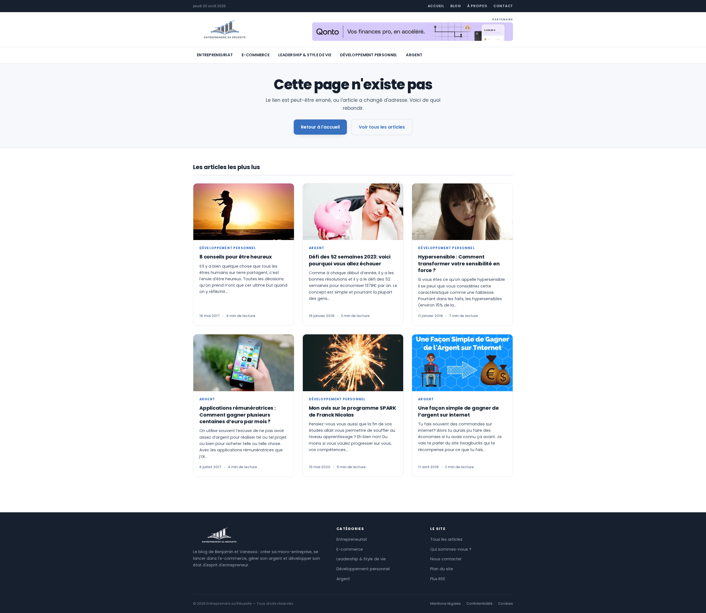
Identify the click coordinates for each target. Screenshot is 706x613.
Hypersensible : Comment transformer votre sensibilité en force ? (458, 263)
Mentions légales (445, 603)
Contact (503, 6)
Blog (455, 6)
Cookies (505, 603)
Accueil (436, 6)
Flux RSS (437, 579)
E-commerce (255, 55)
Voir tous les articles (382, 127)
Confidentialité (479, 603)
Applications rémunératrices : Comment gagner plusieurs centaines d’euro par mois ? (237, 414)
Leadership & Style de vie (304, 55)
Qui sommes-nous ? (450, 549)
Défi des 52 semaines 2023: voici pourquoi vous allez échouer (350, 260)
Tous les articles (446, 539)
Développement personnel (368, 55)
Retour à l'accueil (320, 127)
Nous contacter (446, 559)
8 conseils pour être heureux (235, 256)
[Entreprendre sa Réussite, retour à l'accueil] (224, 29)
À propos (477, 6)
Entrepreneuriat (215, 55)
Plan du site (441, 569)
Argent (414, 55)
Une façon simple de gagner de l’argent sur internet (458, 411)
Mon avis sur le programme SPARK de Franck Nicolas (352, 411)
